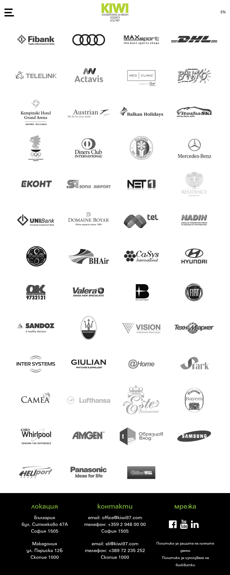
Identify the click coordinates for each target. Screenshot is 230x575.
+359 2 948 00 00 (127, 524)
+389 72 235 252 (126, 550)
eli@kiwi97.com (122, 543)
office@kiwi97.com (122, 517)
